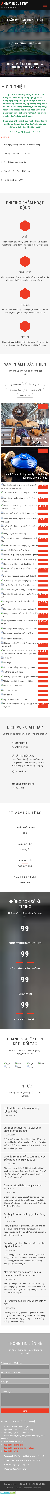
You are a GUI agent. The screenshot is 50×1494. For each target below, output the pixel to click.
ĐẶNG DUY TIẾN (25, 844)
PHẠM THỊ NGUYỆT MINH (25, 877)
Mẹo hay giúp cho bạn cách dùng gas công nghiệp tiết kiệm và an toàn (22, 1273)
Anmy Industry (14, 4)
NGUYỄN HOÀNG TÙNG (25, 827)
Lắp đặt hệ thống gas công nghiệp (19, 1448)
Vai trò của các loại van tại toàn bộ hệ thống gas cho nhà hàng (22, 1129)
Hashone (26, 1488)
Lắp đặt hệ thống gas (13, 1444)
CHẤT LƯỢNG (25, 272)
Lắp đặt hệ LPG (11, 1451)
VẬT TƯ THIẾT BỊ (19, 771)
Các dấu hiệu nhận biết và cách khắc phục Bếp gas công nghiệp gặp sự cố (24, 1158)
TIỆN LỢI (25, 337)
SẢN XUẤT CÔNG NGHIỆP (23, 784)
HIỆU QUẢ (25, 304)
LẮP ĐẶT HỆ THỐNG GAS (23, 755)
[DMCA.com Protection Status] (8, 1492)
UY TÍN (25, 236)
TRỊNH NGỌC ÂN (25, 860)
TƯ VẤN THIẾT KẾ (19, 743)
